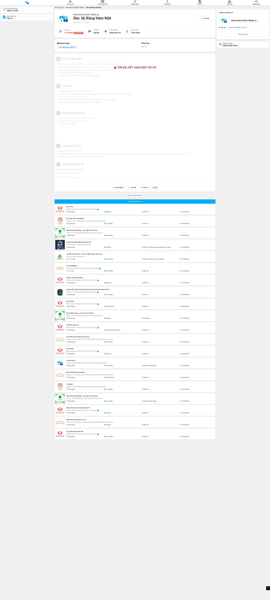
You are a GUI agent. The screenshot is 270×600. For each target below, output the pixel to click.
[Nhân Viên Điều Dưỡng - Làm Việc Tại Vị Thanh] (60, 398)
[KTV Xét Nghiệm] (60, 268)
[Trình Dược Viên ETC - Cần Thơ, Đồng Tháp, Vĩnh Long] (60, 256)
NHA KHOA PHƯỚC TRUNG (75, 7)
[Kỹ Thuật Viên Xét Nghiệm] (60, 221)
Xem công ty (243, 34)
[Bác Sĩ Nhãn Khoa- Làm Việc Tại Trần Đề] (60, 315)
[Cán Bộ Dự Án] (60, 363)
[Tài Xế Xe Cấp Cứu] (60, 327)
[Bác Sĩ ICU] (60, 209)
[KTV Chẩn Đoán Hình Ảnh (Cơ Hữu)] (60, 339)
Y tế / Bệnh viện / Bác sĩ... (67, 47)
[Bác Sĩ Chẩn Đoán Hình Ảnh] (60, 375)
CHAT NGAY (119, 187)
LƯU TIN (206, 18)
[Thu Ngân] (60, 386)
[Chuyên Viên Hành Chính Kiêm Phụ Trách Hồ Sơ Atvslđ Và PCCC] (60, 292)
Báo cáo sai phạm (135, 195)
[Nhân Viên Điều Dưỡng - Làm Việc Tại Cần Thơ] (60, 233)
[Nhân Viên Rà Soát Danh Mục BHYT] (60, 410)
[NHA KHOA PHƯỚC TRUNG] (63, 18)
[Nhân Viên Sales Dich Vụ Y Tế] (60, 422)
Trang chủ (60, 7)
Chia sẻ (145, 187)
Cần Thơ (144, 47)
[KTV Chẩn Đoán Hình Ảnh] (60, 434)
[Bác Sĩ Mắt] (60, 351)
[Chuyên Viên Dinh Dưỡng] (60, 280)
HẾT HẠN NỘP (79, 33)
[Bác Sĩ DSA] (60, 304)
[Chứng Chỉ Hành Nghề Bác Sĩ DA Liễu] (60, 244)
